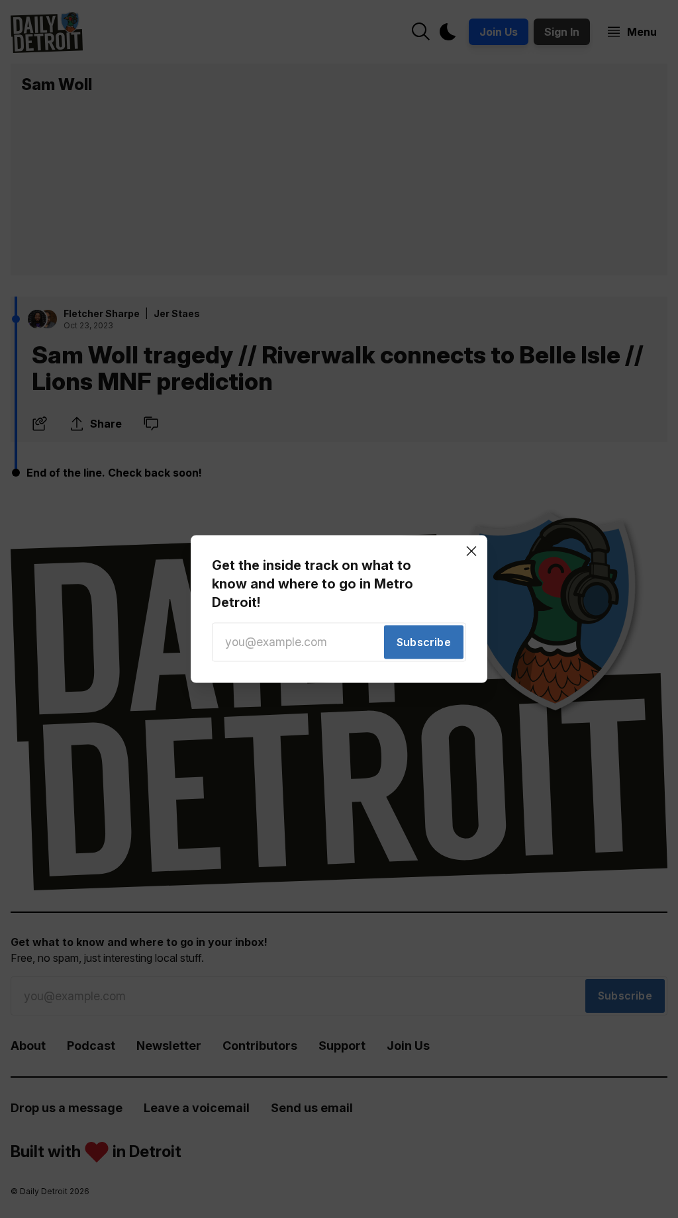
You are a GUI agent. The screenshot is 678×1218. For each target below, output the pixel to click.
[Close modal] (471, 551)
